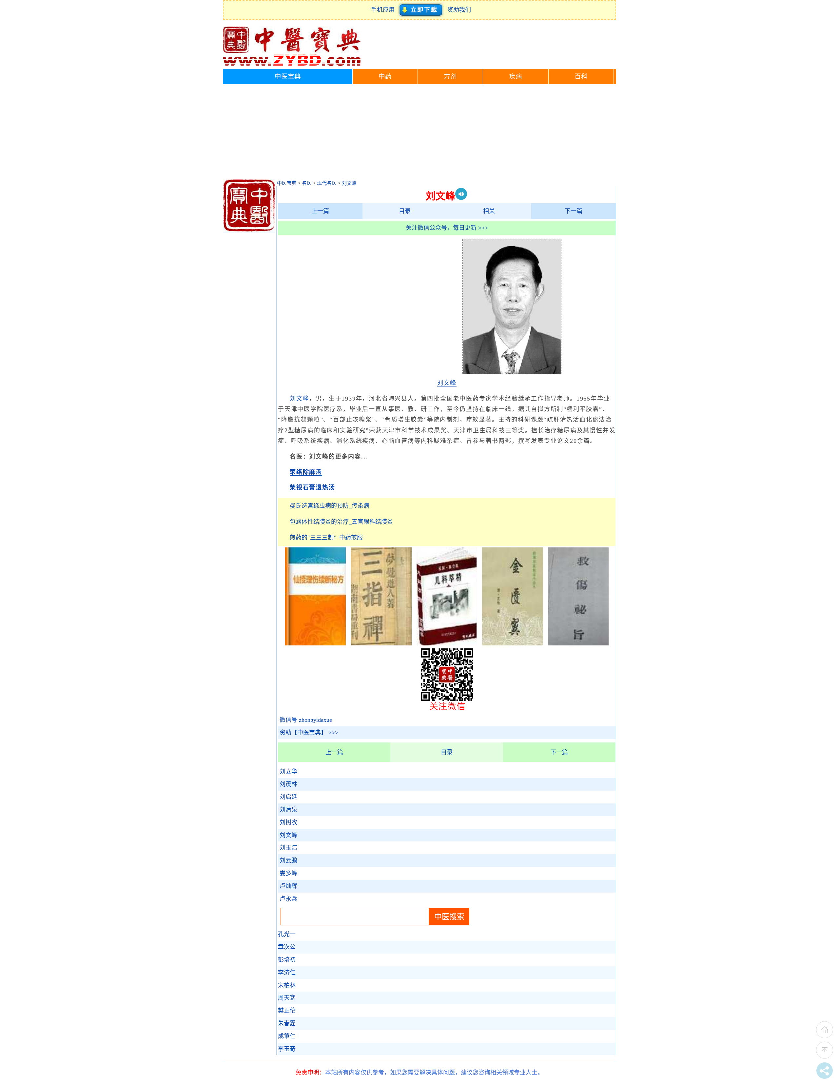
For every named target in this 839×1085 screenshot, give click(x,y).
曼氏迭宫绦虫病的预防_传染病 (329, 506)
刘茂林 (288, 784)
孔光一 (287, 934)
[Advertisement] (419, 133)
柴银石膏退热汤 (312, 487)
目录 (405, 211)
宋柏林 (287, 985)
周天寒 (287, 998)
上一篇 (320, 211)
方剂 (450, 76)
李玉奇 (287, 1049)
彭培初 (287, 960)
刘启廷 (288, 797)
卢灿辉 (288, 886)
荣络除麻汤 (306, 472)
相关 (489, 211)
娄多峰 (288, 873)
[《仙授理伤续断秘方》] (315, 643)
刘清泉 (288, 809)
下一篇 (573, 211)
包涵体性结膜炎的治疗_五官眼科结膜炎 (341, 522)
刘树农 (288, 822)
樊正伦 (287, 1010)
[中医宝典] (292, 64)
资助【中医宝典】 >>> (309, 732)
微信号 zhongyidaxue (306, 720)
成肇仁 (287, 1036)
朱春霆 (287, 1023)
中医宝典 (288, 76)
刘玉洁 (288, 847)
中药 (385, 76)
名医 (307, 183)
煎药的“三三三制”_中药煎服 (326, 537)
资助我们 (459, 10)
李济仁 (287, 972)
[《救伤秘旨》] (578, 643)
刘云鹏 (288, 860)
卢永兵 (288, 899)
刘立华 (288, 771)
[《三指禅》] (381, 643)
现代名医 (327, 183)
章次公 (287, 947)
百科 (581, 76)
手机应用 (384, 10)
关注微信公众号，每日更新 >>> (447, 228)
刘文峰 (349, 183)
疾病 (515, 76)
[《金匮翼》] (512, 643)
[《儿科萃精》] (447, 643)
